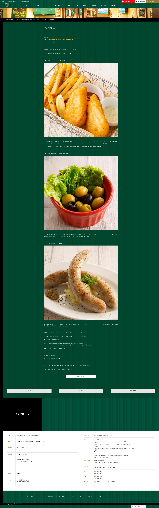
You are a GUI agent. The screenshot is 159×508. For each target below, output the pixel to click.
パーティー (26, 5)
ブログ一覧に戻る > (81, 376)
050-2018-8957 (141, 1)
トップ (16, 5)
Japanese (137, 506)
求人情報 (103, 5)
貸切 (77, 5)
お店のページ (29, 391)
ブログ (84, 5)
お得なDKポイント (128, 1)
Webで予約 (81, 391)
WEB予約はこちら (153, 1)
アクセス (113, 5)
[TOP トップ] (6, 6)
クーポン (68, 5)
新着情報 (94, 5)
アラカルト (37, 5)
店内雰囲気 (57, 5)
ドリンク (47, 5)
